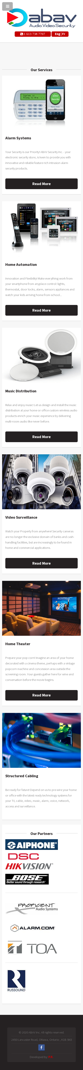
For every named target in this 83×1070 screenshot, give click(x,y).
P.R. (50, 1057)
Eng (57, 34)
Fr (63, 34)
